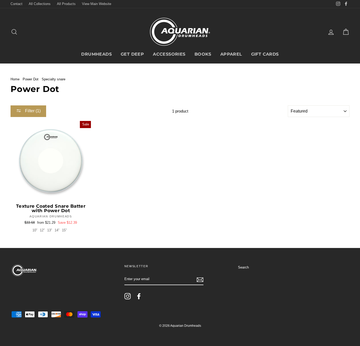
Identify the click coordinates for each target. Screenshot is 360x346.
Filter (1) (32, 111)
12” (42, 230)
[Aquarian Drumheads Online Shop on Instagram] (127, 296)
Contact (16, 4)
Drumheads (96, 54)
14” (57, 230)
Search (243, 267)
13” (49, 230)
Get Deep (132, 54)
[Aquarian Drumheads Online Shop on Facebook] (139, 296)
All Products (66, 4)
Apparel (231, 54)
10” (34, 230)
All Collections (40, 4)
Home (15, 79)
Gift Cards (265, 54)
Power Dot (30, 79)
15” (64, 230)
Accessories (169, 54)
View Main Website (96, 4)
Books (202, 54)
